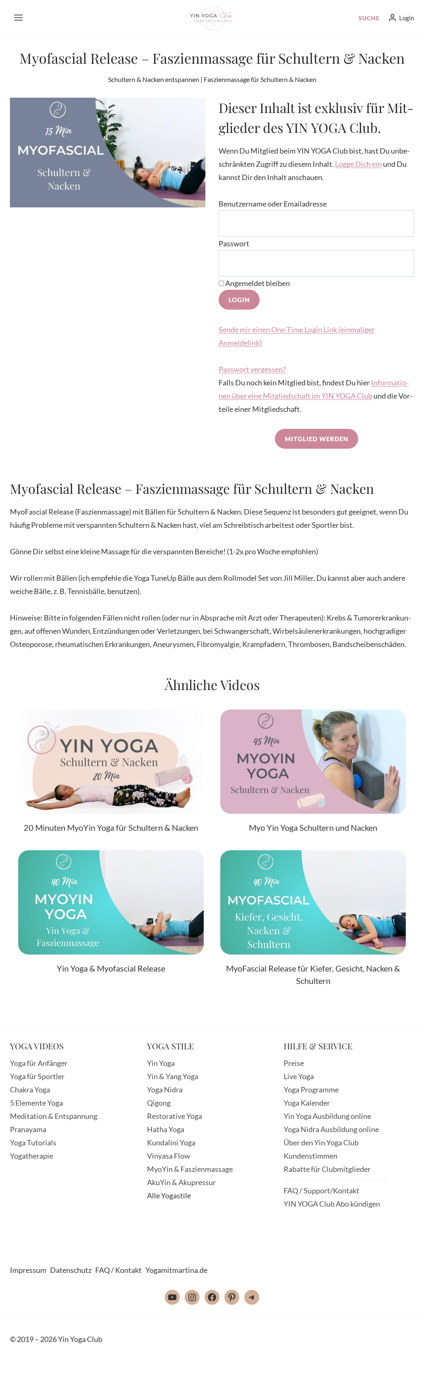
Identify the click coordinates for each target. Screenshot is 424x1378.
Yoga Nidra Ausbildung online (331, 1129)
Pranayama (28, 1129)
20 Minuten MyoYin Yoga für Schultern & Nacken (111, 827)
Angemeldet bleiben (257, 283)
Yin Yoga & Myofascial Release (111, 968)
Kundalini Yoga (171, 1142)
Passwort (234, 243)
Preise (294, 1063)
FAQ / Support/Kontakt (321, 1190)
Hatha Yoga (165, 1129)
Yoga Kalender (307, 1102)
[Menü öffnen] (18, 17)
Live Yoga (299, 1076)
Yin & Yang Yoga (172, 1076)
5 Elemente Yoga (36, 1102)
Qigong (159, 1102)
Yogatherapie (31, 1155)
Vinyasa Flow (168, 1155)
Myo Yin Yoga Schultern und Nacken (313, 827)
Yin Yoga (161, 1063)
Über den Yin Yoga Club (321, 1142)
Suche (369, 18)
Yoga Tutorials (33, 1142)
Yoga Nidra (165, 1089)
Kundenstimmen (310, 1155)
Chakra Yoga (30, 1089)
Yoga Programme (311, 1089)
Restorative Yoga (174, 1116)
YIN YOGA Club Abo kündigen (332, 1203)
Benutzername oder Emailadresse (273, 203)
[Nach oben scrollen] (398, 1364)
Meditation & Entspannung (53, 1116)
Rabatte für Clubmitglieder (327, 1169)
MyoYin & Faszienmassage (190, 1169)
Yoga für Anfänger (38, 1063)
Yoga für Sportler (37, 1076)
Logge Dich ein (358, 163)
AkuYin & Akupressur (181, 1182)
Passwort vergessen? (252, 369)
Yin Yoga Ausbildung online (327, 1116)
